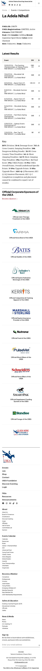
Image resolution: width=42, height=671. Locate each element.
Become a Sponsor (9, 199)
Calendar (5, 539)
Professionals (6, 579)
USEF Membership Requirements (12, 594)
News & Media (8, 616)
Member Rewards (7, 590)
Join (4, 471)
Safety (4, 610)
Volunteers (5, 565)
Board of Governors (8, 514)
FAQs (4, 493)
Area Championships (8, 563)
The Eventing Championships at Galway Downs (16, 66)
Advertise (5, 628)
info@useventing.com (21, 662)
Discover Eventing (10, 484)
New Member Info (7, 592)
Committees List (7, 527)
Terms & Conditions (16, 654)
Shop (4, 474)
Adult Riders (6, 583)
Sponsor (4, 530)
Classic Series (6, 554)
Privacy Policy (27, 654)
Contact (5, 477)
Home (4, 10)
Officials (4, 608)
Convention (5, 577)
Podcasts (5, 626)
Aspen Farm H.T (19, 99)
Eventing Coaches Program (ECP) (12, 603)
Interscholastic (6, 559)
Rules (3, 543)
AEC (3, 548)
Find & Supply (23, 665)
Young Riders (6, 585)
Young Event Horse (7, 552)
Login (4, 487)
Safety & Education (10, 601)
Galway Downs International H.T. (14, 124)
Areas (4, 521)
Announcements (9, 500)
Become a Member (9, 574)
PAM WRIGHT (9, 69)
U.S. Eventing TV (7, 624)
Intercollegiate (6, 556)
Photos (4, 621)
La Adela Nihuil (20, 69)
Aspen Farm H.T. (19, 83)
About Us (5, 512)
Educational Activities (8, 606)
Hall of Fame (6, 525)
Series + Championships (9, 545)
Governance (6, 516)
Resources (6, 496)
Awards (4, 561)
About (4, 509)
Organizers (5, 568)
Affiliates (4, 523)
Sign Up (5, 635)
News (4, 619)
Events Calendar (9, 536)
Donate (5, 468)
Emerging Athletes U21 (9, 588)
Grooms (4, 581)
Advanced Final (7, 550)
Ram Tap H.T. (18, 132)
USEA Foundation (9, 481)
